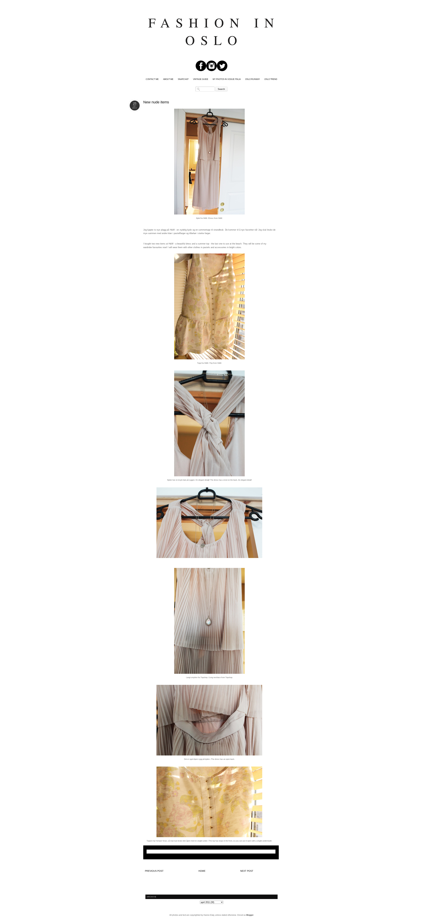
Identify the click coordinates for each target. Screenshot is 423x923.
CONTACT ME (152, 79)
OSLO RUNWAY (252, 79)
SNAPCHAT (183, 79)
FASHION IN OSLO (214, 31)
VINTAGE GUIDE (200, 79)
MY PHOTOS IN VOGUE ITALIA (227, 79)
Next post (246, 871)
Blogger (249, 915)
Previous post (154, 871)
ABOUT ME (168, 79)
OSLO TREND (270, 79)
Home (201, 871)
